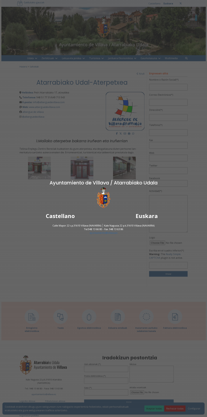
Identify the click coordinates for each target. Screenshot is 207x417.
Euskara (147, 216)
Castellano (60, 216)
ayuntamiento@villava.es (104, 233)
